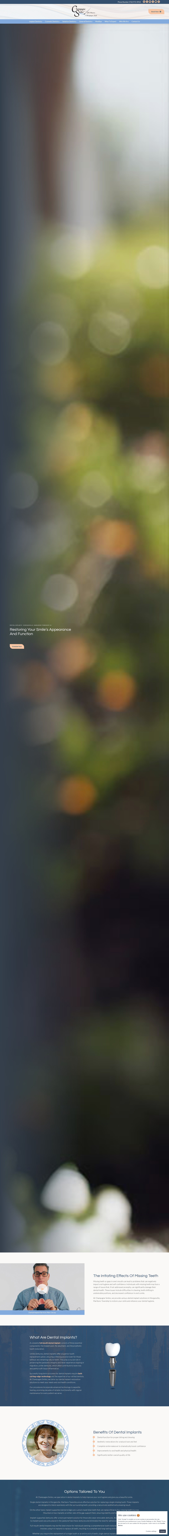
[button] (17, 646)
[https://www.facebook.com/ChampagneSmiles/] (150, 1)
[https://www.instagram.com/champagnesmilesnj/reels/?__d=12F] (159, 1)
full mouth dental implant (49, 1343)
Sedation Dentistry (69, 21)
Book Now (155, 11)
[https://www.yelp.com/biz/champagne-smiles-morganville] (147, 1)
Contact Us (136, 21)
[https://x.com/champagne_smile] (153, 1)
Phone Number (129, 2)
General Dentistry (85, 21)
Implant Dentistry (35, 21)
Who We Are (124, 21)
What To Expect (110, 21)
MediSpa (98, 21)
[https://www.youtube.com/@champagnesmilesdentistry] (156, 1)
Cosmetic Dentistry (52, 21)
